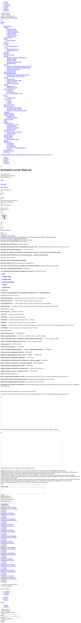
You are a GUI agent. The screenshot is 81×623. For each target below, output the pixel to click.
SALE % (6, 600)
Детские (6, 597)
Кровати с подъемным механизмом (16, 57)
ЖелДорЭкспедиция (8, 282)
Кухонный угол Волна (7, 558)
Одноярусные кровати (13, 124)
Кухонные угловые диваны (14, 109)
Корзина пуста (3, 22)
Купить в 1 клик (5, 235)
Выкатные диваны (12, 30)
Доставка (6, 6)
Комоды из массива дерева (14, 80)
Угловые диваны (11, 29)
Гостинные (7, 591)
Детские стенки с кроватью (14, 132)
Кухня (6, 154)
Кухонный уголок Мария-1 (8, 547)
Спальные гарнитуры (9, 72)
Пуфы (5, 42)
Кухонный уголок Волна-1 (8, 564)
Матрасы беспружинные (13, 69)
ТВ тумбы (6, 52)
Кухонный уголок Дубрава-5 (8, 536)
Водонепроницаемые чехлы (14, 93)
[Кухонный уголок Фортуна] (1, 166)
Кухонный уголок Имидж (8, 570)
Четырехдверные (11, 146)
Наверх (3, 621)
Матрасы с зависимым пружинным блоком (18, 67)
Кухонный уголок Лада (7, 524)
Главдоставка (6, 287)
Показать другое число (8, 499)
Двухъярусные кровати (13, 127)
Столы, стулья (7, 99)
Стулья (9, 103)
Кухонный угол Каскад (7, 541)
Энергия (4, 284)
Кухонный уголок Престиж (8, 518)
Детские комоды (8, 137)
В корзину (12, 235)
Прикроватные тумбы (10, 73)
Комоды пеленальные (13, 83)
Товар (5, 157)
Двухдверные (10, 143)
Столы (5, 47)
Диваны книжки (11, 33)
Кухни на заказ (11, 97)
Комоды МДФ (11, 79)
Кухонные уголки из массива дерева (17, 110)
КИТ (3, 273)
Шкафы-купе (10, 86)
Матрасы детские (11, 70)
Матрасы (6, 64)
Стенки (6, 44)
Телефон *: (4, 617)
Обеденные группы (9, 104)
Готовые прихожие (9, 113)
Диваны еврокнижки (12, 32)
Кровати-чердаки (11, 126)
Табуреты (9, 102)
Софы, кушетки (8, 37)
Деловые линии (6, 276)
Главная (6, 2)
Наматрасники (11, 92)
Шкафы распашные (12, 87)
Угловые (9, 149)
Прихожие (6, 593)
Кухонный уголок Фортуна (8, 577)
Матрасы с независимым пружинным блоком (19, 66)
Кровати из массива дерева (14, 62)
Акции (6, 3)
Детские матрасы (8, 134)
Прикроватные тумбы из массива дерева (18, 74)
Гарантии (6, 9)
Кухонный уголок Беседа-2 (8, 553)
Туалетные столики (9, 54)
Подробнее (4, 511)
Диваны (6, 27)
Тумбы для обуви (8, 119)
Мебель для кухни (9, 106)
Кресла (6, 39)
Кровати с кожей (11, 60)
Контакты (6, 10)
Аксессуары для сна (9, 89)
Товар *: (3, 614)
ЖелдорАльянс (6, 279)
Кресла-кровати (11, 40)
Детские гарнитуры (9, 130)
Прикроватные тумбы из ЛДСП (15, 76)
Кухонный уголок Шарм (7, 530)
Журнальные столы (12, 50)
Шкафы (6, 84)
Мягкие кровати (11, 63)
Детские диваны (11, 36)
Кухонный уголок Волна (7, 513)
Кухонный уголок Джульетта (8, 507)
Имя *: (3, 615)
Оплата (6, 7)
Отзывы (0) (7, 163)
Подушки (9, 90)
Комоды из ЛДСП (12, 82)
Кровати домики (11, 129)
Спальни (6, 594)
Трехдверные (10, 145)
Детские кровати (8, 123)
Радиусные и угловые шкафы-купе (16, 147)
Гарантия (6, 161)
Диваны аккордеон (12, 34)
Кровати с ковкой (11, 59)
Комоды (6, 77)
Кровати (6, 56)
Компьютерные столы (13, 49)
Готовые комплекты (12, 46)
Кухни (5, 96)
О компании (7, 4)
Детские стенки (11, 133)
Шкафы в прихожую (9, 114)
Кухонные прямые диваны (14, 107)
